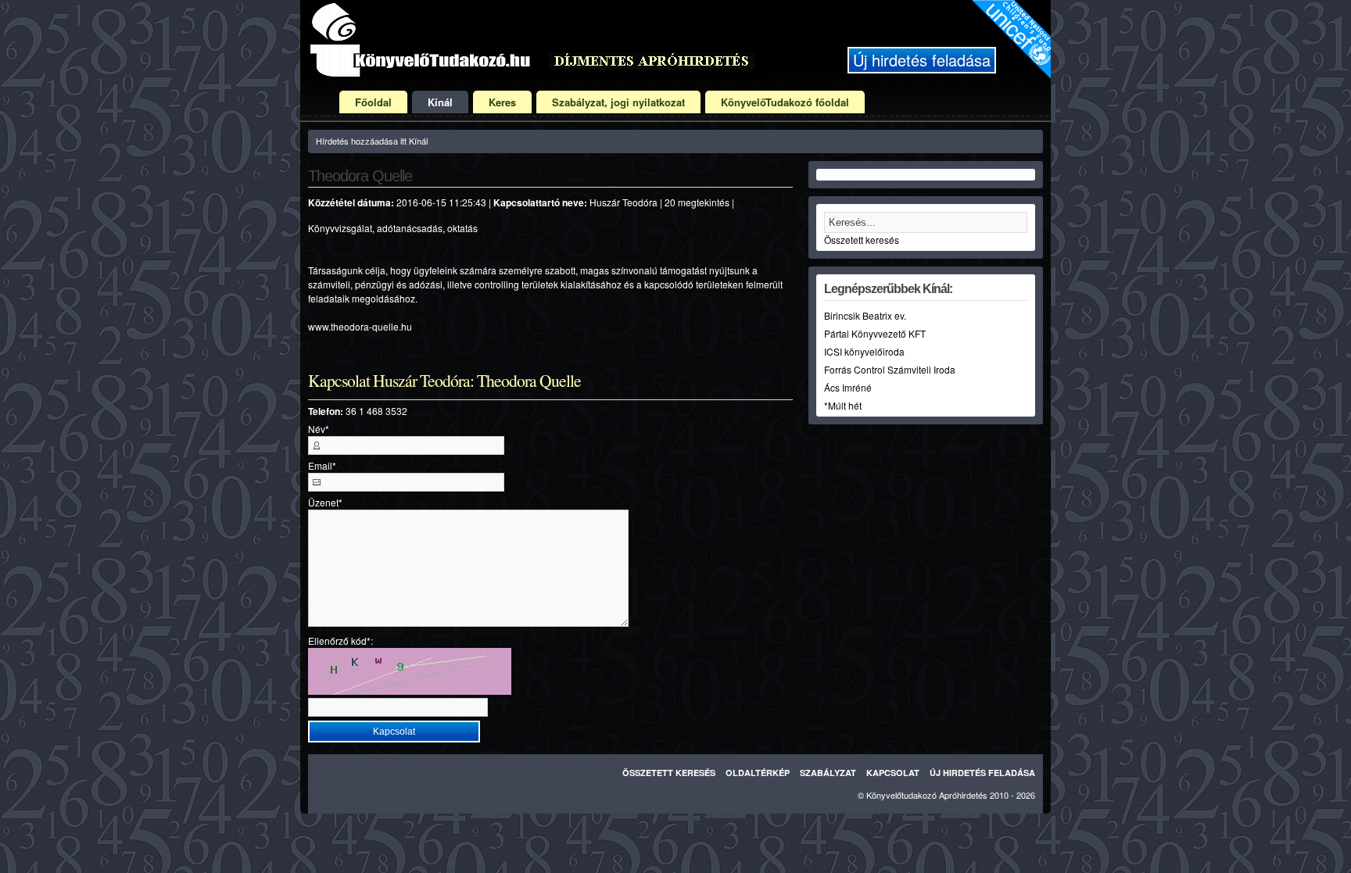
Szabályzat (828, 772)
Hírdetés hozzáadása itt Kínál (372, 140)
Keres (502, 102)
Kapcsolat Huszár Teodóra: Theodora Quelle (444, 381)
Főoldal (373, 102)
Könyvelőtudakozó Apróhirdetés (926, 795)
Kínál (440, 102)
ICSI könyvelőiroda (864, 351)
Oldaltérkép (758, 772)
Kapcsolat (892, 772)
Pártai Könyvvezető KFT (875, 333)
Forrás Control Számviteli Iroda (889, 369)
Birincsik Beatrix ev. (865, 315)
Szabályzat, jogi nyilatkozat (618, 102)
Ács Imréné (848, 387)
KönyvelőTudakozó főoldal (785, 102)
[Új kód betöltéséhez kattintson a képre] (409, 671)
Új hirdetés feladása (922, 59)
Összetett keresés (861, 239)
